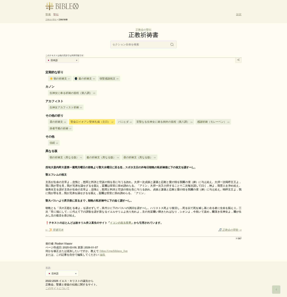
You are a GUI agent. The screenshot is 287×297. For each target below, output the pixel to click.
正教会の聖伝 (51, 19)
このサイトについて (57, 288)
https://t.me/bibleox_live (114, 251)
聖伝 (56, 14)
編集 (102, 254)
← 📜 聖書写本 (54, 229)
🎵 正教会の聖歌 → (229, 229)
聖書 (48, 14)
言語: (48, 267)
